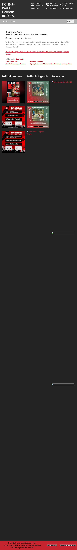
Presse (29, 38)
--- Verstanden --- (52, 545)
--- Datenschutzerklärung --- (68, 545)
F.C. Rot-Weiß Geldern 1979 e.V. (8, 10)
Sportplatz (20, 59)
